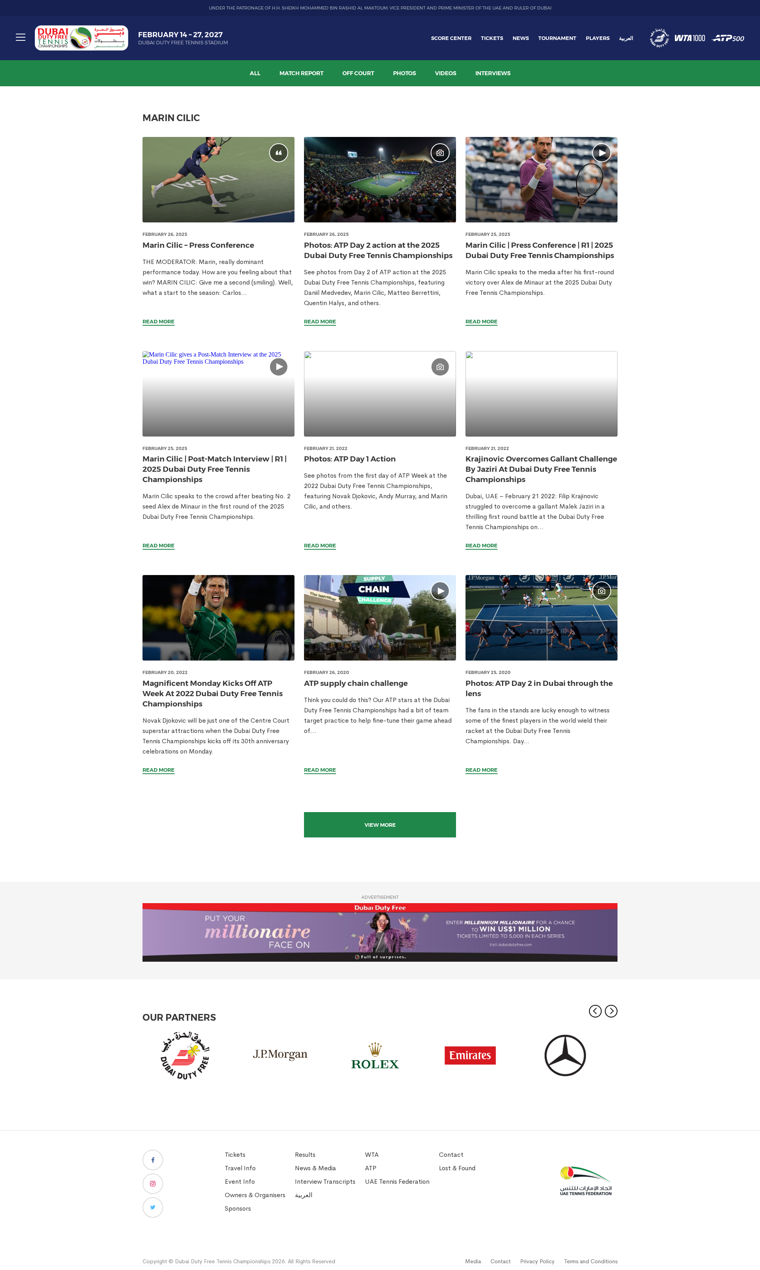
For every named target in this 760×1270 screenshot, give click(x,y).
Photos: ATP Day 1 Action (350, 458)
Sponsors (238, 1208)
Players (598, 38)
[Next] (611, 1011)
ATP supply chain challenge (356, 683)
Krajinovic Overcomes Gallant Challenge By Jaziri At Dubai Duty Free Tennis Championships (541, 469)
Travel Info (240, 1168)
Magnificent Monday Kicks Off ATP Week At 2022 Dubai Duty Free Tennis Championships (212, 693)
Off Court (358, 73)
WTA (372, 1154)
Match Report (301, 73)
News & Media (315, 1168)
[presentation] (218, 179)
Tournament (557, 38)
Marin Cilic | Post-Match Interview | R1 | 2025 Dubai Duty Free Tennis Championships (214, 469)
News (521, 38)
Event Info (240, 1181)
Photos (404, 73)
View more (380, 825)
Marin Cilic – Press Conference (198, 245)
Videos (445, 73)
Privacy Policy (537, 1261)
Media (473, 1261)
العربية (626, 38)
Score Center (451, 38)
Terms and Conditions (591, 1261)
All (255, 73)
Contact (451, 1154)
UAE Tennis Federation (397, 1181)
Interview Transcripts (325, 1181)
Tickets (492, 38)
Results (305, 1154)
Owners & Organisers (255, 1195)
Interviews (493, 73)
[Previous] (595, 1011)
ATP (370, 1168)
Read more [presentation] (158, 321)
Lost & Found (457, 1168)
